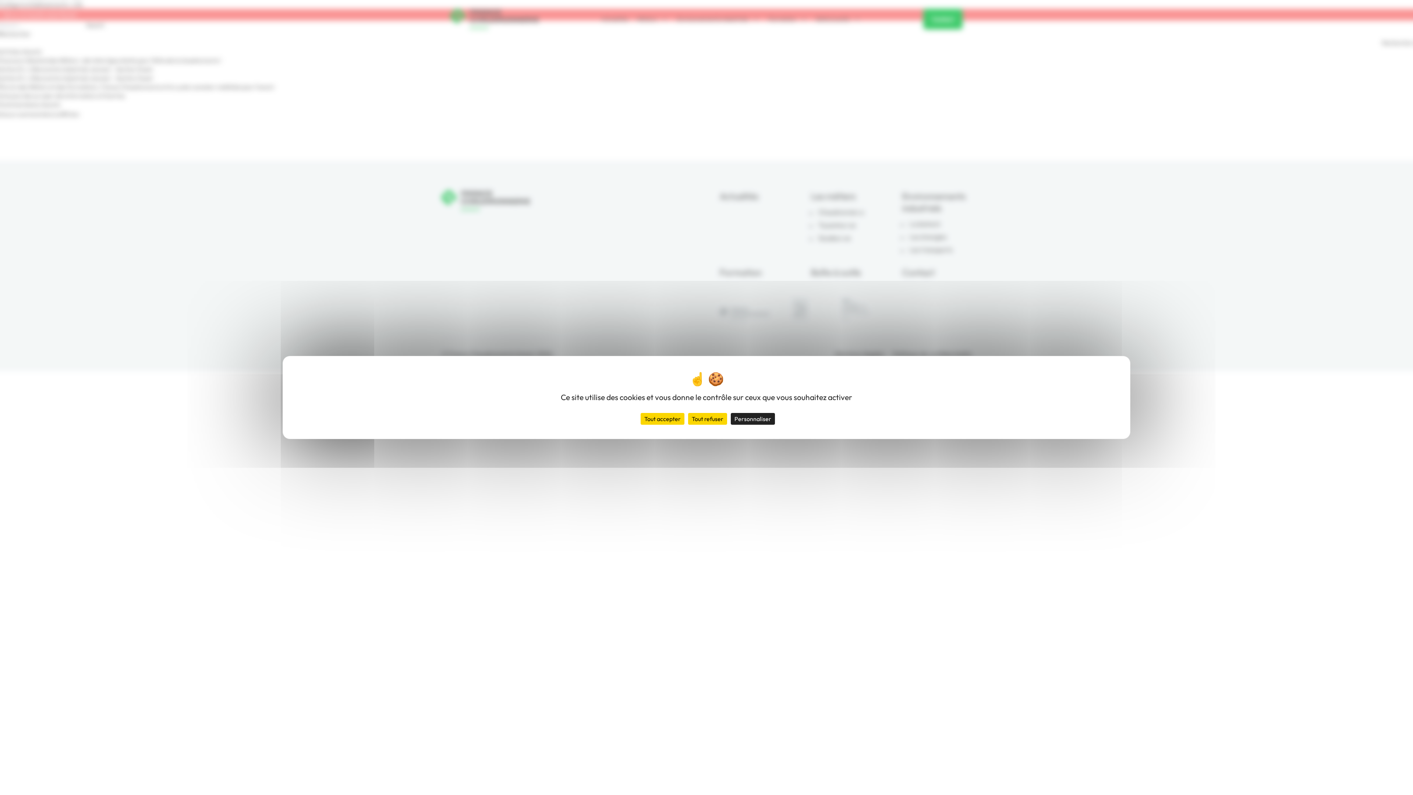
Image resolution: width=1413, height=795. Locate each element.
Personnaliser (752, 419)
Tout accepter (662, 419)
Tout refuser (707, 419)
